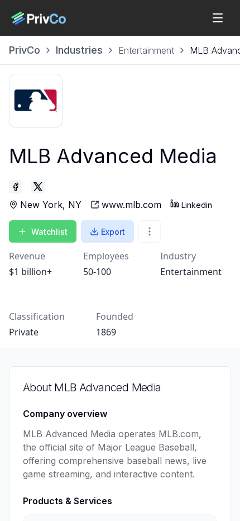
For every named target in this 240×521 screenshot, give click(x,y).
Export (113, 231)
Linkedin (196, 205)
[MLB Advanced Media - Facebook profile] (15, 186)
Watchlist (49, 231)
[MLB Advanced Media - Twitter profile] (38, 186)
